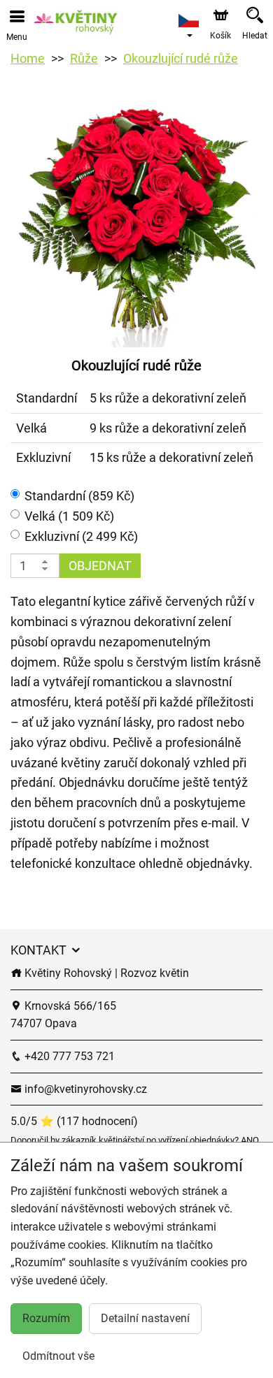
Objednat (100, 565)
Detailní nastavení (145, 1318)
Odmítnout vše (58, 1356)
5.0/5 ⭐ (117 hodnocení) (74, 1121)
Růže (84, 58)
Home (27, 58)
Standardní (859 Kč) (79, 495)
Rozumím (46, 1318)
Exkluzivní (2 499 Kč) (81, 536)
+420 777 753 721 (68, 1056)
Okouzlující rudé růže (180, 58)
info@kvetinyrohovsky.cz (84, 1089)
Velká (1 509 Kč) (69, 516)
